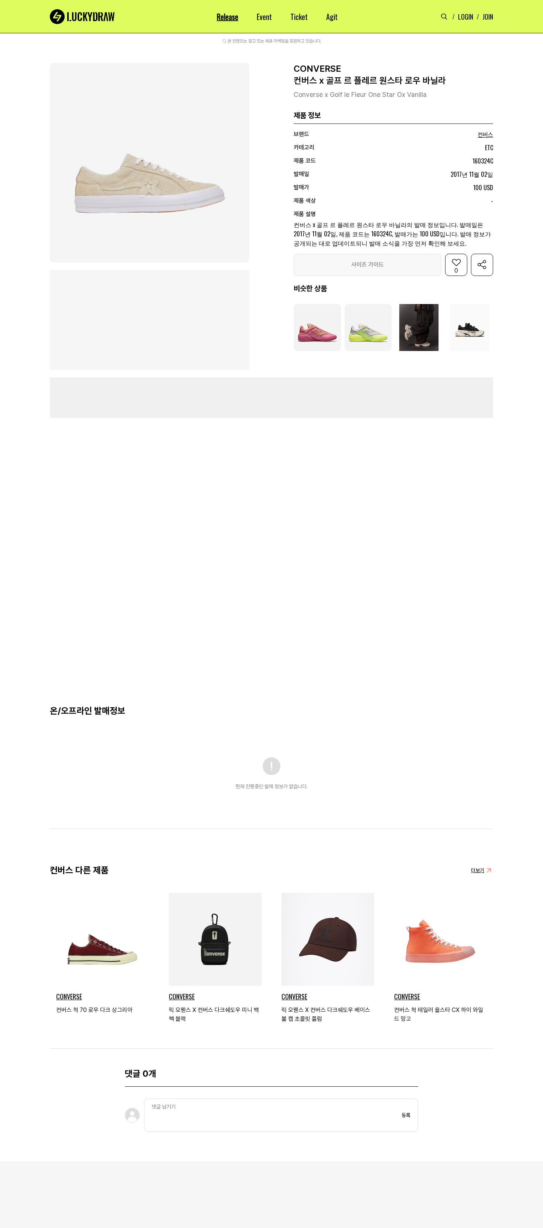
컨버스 (485, 134)
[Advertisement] (271, 397)
